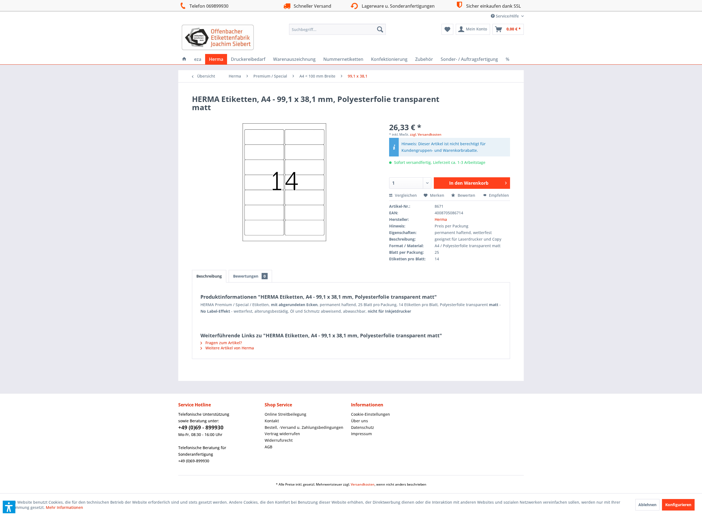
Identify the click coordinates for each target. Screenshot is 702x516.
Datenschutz (362, 427)
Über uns (359, 420)
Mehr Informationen (64, 507)
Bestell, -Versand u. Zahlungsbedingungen (304, 427)
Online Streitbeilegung (285, 414)
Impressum (361, 433)
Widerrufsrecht (279, 440)
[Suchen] (380, 29)
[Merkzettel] (447, 29)
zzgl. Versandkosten (425, 134)
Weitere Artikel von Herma (229, 347)
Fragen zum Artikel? (223, 342)
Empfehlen (498, 195)
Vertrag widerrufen (282, 433)
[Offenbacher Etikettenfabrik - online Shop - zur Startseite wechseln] (217, 37)
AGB (268, 446)
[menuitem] (337, 29)
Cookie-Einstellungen (370, 414)
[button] (9, 507)
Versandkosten (363, 484)
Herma (441, 219)
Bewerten (466, 195)
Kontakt (272, 420)
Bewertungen (249, 276)
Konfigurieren (678, 504)
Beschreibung (209, 276)
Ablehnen (647, 504)
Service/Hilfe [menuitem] (507, 16)
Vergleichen (405, 195)
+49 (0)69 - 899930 (200, 427)
